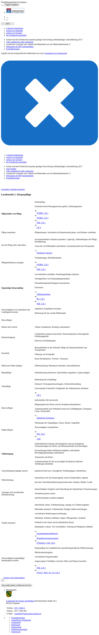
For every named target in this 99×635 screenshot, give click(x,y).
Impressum (15, 625)
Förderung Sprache (44, 253)
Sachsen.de (15, 632)
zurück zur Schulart (14, 33)
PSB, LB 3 (41, 568)
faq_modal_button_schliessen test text (16, 585)
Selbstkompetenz (43, 294)
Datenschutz (16, 627)
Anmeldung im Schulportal (55, 53)
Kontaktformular (13, 49)
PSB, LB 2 (41, 269)
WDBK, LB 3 (42, 218)
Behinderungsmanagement (47, 538)
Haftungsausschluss (19, 629)
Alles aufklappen (13, 42)
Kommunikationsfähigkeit (47, 533)
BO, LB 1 (41, 299)
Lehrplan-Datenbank (14, 28)
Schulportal (16, 622)
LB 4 (39, 227)
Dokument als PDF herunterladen (20, 46)
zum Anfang (11, 169)
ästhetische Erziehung (45, 418)
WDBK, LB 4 (42, 265)
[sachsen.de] (1, 4)
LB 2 (39, 395)
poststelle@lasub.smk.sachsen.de (27, 614)
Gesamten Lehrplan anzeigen (13, 189)
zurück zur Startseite (14, 31)
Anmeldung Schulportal (21, 620)
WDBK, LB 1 (42, 213)
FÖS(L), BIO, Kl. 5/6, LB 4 (48, 573)
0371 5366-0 (19, 608)
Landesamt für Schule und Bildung (20, 601)
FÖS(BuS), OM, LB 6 (46, 543)
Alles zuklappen (27, 42)
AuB (39, 439)
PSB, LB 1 (41, 223)
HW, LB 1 (41, 434)
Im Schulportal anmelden (16, 35)
